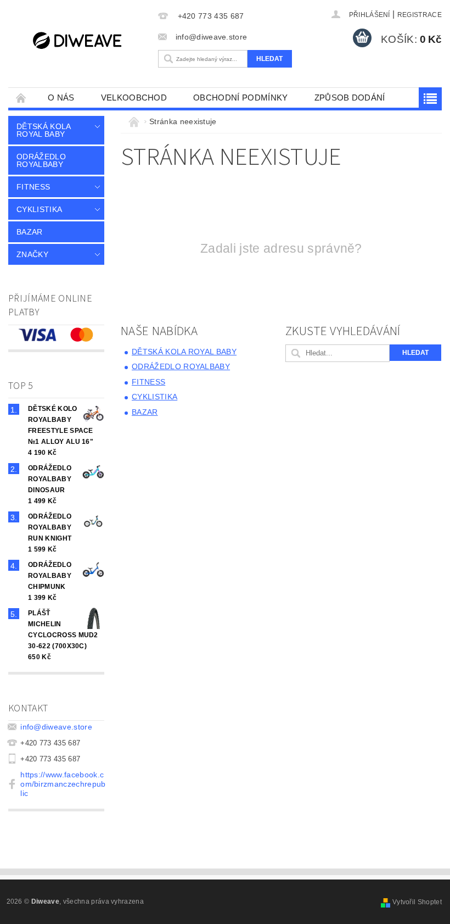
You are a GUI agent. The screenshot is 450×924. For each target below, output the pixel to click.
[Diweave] (80, 39)
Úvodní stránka (21, 97)
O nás (61, 97)
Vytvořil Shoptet (417, 902)
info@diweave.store (56, 726)
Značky (32, 254)
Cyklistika (39, 209)
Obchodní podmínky (240, 97)
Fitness (33, 186)
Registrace (419, 15)
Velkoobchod (134, 97)
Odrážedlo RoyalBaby (41, 160)
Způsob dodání (349, 97)
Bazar (29, 231)
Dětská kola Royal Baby (43, 130)
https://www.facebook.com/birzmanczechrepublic (62, 784)
